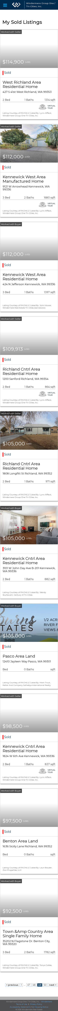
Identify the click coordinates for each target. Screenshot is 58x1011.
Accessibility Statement (20, 1007)
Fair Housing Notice (39, 1007)
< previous (12, 985)
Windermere (46, 1001)
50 (45, 985)
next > (52, 985)
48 (34, 985)
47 (28, 985)
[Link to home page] (16, 5)
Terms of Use (21, 1004)
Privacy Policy (36, 1004)
